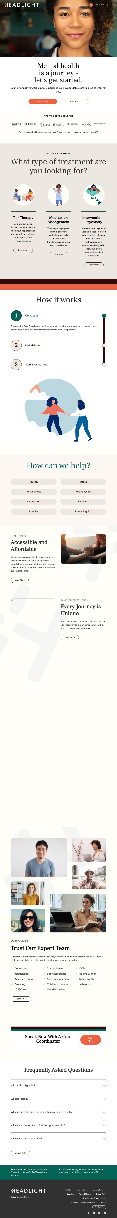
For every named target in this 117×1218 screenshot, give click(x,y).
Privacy (27, 1197)
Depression (33, 501)
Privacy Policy (101, 1194)
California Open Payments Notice (83, 1202)
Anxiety (34, 482)
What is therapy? (20, 1099)
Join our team (82, 1190)
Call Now (74, 101)
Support (103, 1202)
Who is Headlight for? (23, 1085)
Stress (83, 482)
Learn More (23, 250)
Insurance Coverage (99, 1190)
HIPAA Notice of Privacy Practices (94, 1198)
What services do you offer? (26, 1138)
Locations (70, 1194)
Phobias (33, 511)
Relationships (83, 491)
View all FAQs (20, 1153)
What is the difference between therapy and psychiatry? (42, 1112)
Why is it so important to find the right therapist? (38, 1125)
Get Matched (42, 101)
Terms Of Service (85, 1194)
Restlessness (34, 491)
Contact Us (99, 1207)
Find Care (68, 1190)
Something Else (83, 511)
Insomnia (83, 501)
